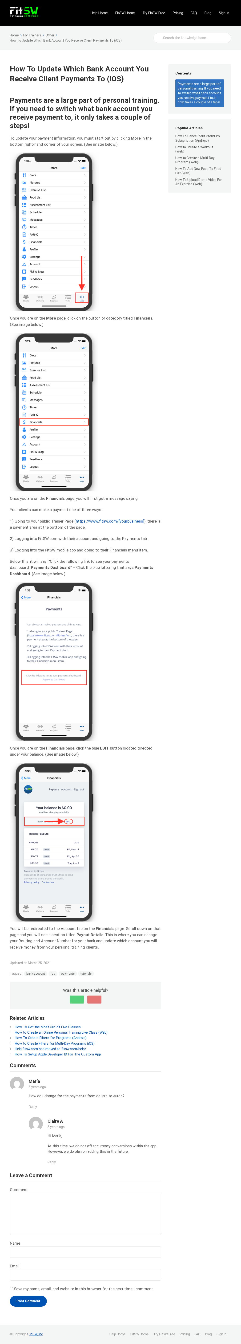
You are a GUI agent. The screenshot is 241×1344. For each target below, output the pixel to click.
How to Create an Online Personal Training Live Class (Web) (61, 1032)
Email (15, 1266)
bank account (35, 973)
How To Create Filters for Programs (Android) (51, 1038)
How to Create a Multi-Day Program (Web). (195, 160)
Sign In (224, 13)
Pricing (178, 13)
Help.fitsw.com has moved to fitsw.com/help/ (50, 1049)
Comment (19, 1189)
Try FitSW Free (153, 13)
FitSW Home (125, 13)
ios (53, 973)
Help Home (99, 13)
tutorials (86, 973)
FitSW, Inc (36, 1334)
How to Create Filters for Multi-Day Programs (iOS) (55, 1043)
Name (15, 1243)
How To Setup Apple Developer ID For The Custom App (58, 1054)
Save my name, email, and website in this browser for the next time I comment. (84, 1288)
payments (68, 973)
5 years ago (37, 1087)
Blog (208, 13)
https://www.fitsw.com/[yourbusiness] (110, 521)
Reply (33, 1107)
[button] (77, 1000)
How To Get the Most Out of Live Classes (48, 1027)
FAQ (194, 13)
